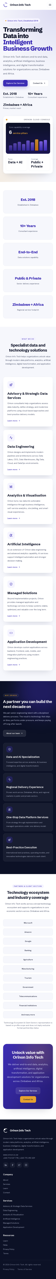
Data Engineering (10, 1210)
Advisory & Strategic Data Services (17, 1206)
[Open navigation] (50, 5)
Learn (5, 1188)
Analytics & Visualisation (13, 1214)
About (5, 1180)
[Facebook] (12, 1165)
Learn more (12, 421)
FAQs (5, 1245)
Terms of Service (24, 1269)
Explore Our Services (15, 83)
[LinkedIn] (5, 1165)
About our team (13, 733)
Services (6, 1184)
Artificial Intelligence (11, 1219)
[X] (19, 1165)
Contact (6, 1192)
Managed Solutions (11, 1223)
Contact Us (37, 83)
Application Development (13, 1227)
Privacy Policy (8, 1249)
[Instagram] (26, 1165)
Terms (5, 1253)
